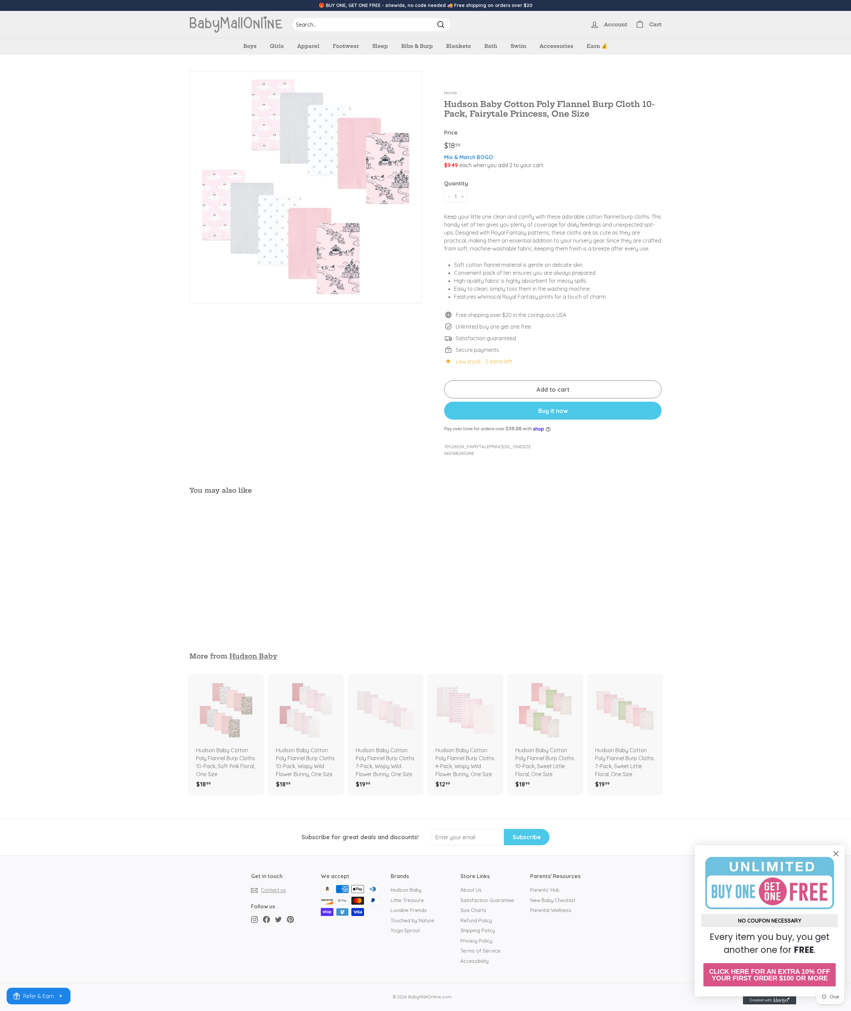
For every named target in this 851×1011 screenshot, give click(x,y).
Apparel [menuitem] (308, 46)
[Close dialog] (836, 853)
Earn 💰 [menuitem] (597, 46)
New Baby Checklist (552, 900)
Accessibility (474, 961)
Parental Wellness (550, 910)
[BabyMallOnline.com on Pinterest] (290, 919)
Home (450, 92)
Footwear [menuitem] (346, 46)
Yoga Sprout (405, 930)
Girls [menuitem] (277, 46)
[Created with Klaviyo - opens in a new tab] (769, 1000)
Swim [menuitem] (518, 46)
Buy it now (553, 411)
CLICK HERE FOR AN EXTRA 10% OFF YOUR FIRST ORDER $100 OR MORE (769, 975)
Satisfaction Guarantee (487, 900)
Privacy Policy (476, 941)
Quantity (456, 183)
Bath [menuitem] (490, 46)
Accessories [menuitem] (556, 46)
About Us (471, 890)
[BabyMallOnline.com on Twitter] (278, 919)
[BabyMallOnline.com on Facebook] (266, 919)
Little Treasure (407, 900)
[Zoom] (306, 187)
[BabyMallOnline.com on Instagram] (254, 919)
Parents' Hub (544, 890)
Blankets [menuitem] (458, 46)
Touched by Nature (412, 920)
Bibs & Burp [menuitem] (417, 46)
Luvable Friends (409, 910)
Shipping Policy (477, 930)
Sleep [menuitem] (380, 46)
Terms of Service (480, 951)
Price (451, 132)
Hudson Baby (253, 656)
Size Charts (473, 910)
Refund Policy (476, 920)
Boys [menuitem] (250, 46)
